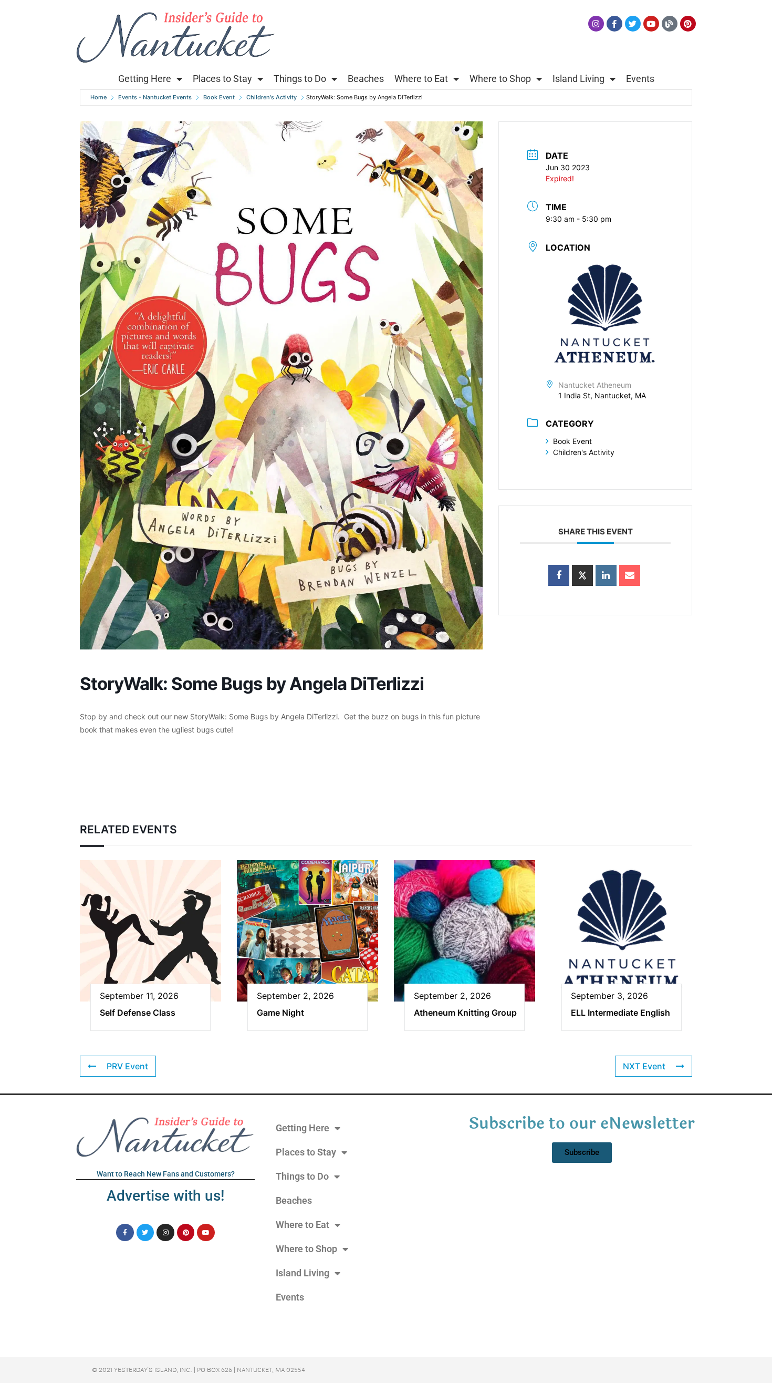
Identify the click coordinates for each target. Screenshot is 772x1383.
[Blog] (669, 24)
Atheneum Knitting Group (465, 1012)
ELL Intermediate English (620, 1012)
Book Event (219, 97)
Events (640, 78)
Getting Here (144, 78)
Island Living (578, 78)
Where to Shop (500, 78)
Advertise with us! (165, 1195)
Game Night (280, 1012)
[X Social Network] (582, 575)
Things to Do (300, 78)
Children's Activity (271, 97)
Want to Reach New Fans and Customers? (166, 1174)
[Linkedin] (606, 575)
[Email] (629, 575)
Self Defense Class (137, 1012)
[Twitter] (633, 24)
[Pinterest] (688, 24)
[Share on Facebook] (558, 575)
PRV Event (127, 1066)
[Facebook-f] (614, 24)
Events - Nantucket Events (155, 97)
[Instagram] (596, 24)
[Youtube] (651, 24)
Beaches (366, 78)
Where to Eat (421, 78)
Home (98, 97)
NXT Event (644, 1066)
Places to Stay (222, 78)
